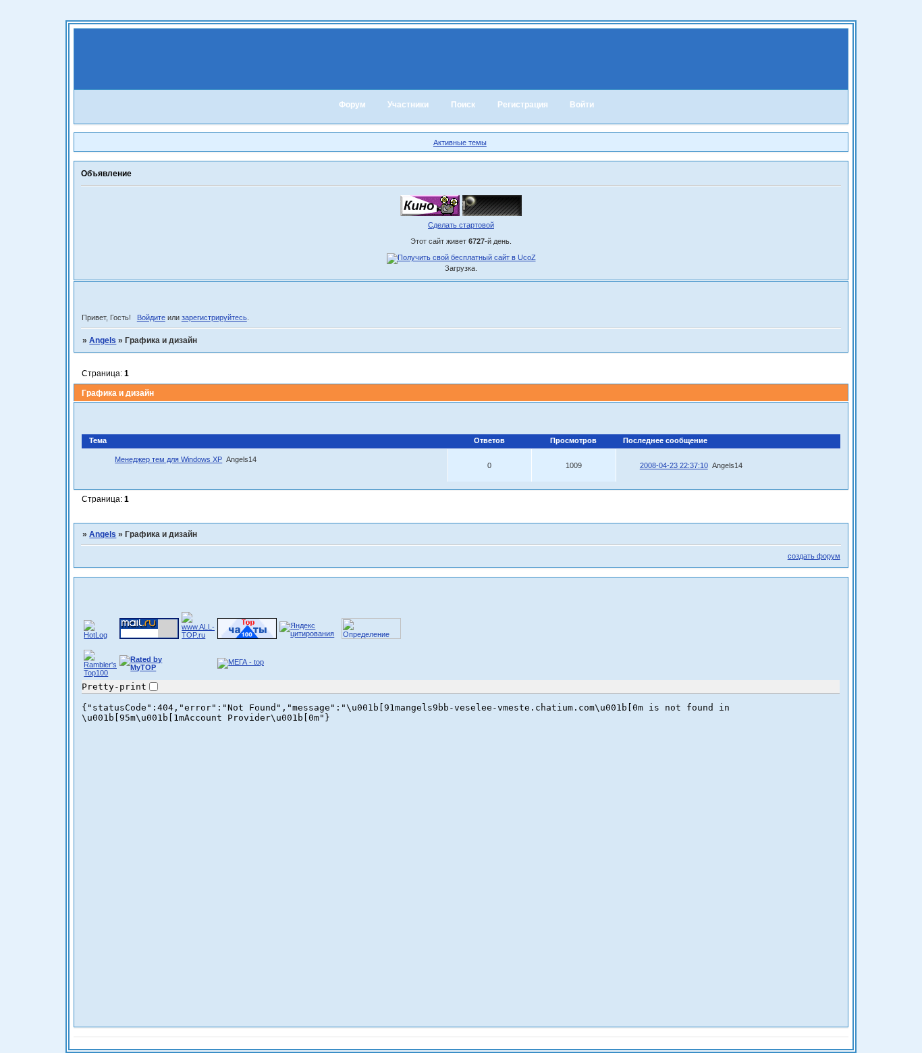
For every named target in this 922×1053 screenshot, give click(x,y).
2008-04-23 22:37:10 (674, 465)
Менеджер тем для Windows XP (168, 459)
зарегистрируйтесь (214, 317)
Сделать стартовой (461, 225)
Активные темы (460, 142)
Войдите (151, 317)
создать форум (814, 556)
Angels (102, 340)
